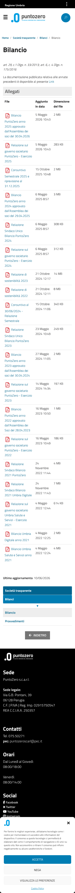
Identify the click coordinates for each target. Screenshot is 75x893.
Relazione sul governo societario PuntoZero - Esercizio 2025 (18, 153)
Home (5, 38)
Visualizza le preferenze (37, 880)
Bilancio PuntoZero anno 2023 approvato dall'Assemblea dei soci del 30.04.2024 (17, 365)
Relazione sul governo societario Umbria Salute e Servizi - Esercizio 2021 (16, 514)
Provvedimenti (14, 621)
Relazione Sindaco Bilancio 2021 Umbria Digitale (18, 489)
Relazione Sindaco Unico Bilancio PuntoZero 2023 (17, 337)
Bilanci (43, 38)
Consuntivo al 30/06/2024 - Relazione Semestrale (17, 312)
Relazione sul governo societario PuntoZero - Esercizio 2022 (18, 447)
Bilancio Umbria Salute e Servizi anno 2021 (18, 554)
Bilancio (10, 612)
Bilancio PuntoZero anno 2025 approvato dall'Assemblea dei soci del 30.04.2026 (17, 125)
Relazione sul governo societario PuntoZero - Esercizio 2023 (18, 392)
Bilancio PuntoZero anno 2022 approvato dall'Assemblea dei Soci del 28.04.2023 (17, 419)
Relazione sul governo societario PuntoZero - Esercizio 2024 (18, 257)
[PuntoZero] (18, 18)
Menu (5, 18)
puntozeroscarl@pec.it (26, 741)
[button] (69, 823)
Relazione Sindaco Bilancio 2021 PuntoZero (15, 469)
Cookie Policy (37, 888)
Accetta (37, 859)
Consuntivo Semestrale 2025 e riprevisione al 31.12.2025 (17, 178)
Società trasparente (24, 38)
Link (51, 81)
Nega (37, 870)
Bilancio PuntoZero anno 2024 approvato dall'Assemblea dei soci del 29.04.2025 (17, 205)
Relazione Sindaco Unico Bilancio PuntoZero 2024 (17, 232)
